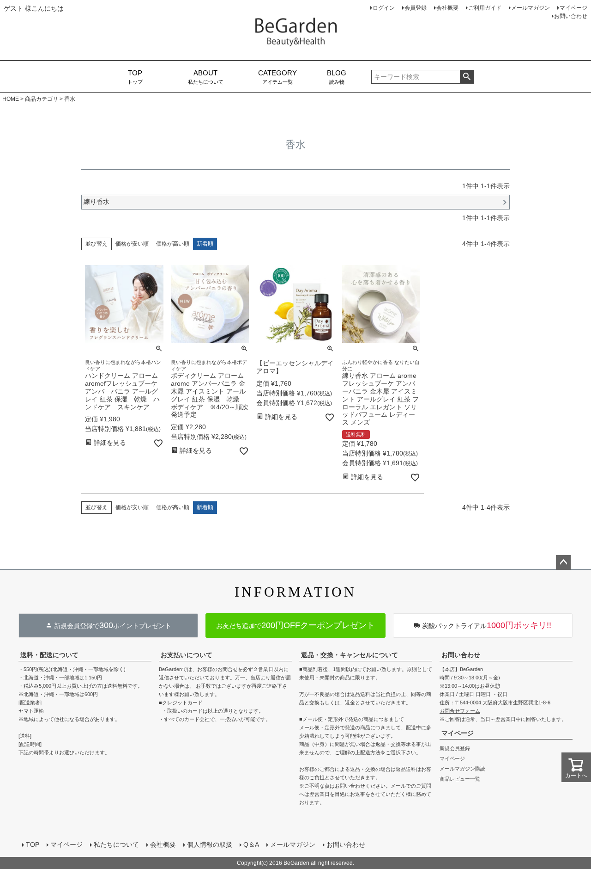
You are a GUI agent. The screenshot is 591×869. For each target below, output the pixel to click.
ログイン (384, 8)
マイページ (573, 8)
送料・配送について (49, 655)
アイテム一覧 (277, 77)
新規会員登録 (455, 748)
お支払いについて (186, 655)
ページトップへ (563, 562)
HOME (10, 99)
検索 (467, 76)
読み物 (336, 77)
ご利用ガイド (484, 8)
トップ (135, 77)
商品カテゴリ (41, 99)
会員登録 (415, 8)
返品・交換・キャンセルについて (349, 655)
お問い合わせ (570, 16)
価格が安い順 (132, 243)
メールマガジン (530, 8)
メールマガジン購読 (462, 768)
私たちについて (205, 77)
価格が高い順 (172, 243)
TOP (32, 844)
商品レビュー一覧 (460, 779)
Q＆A (251, 844)
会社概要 (447, 8)
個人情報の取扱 (209, 844)
